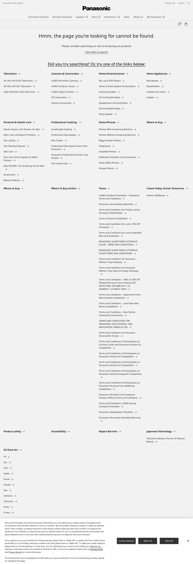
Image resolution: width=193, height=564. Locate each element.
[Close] (188, 541)
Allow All (169, 540)
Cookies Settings (126, 540)
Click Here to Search (96, 52)
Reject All (148, 540)
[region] (96, 541)
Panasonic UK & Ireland (13, 3)
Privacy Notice (15, 552)
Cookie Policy (97, 549)
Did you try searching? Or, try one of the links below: (96, 64)
